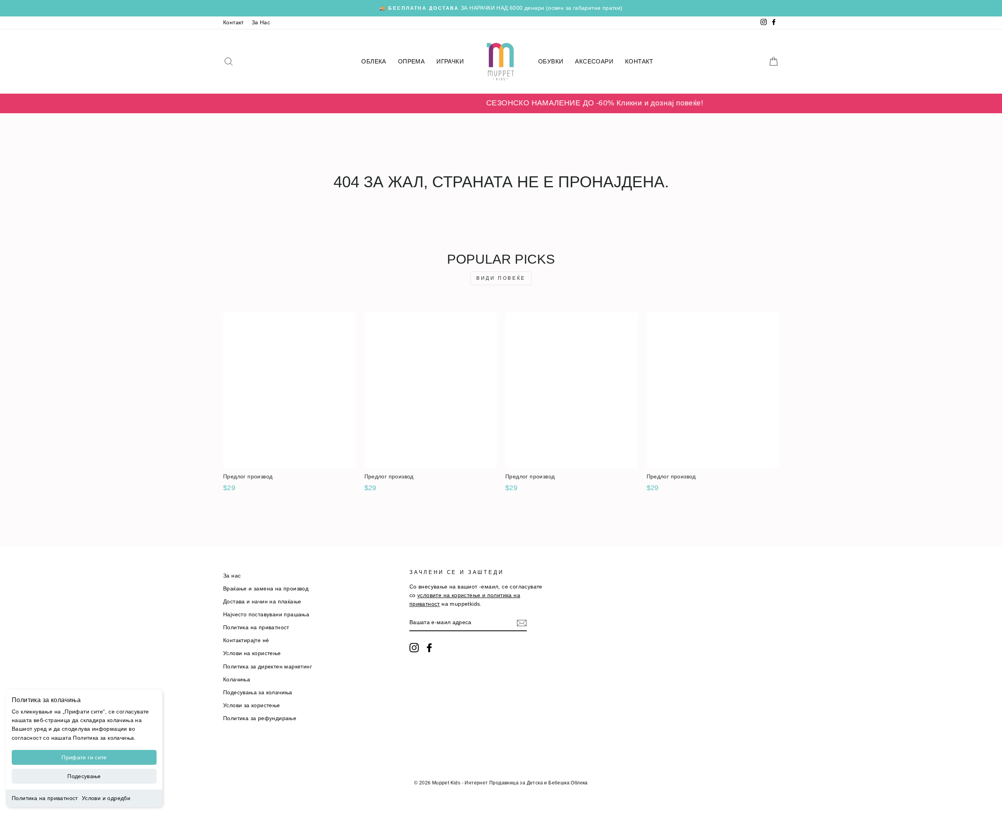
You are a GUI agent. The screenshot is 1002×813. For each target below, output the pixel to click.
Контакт (233, 22)
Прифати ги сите (83, 757)
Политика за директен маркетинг (267, 667)
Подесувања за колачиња (257, 692)
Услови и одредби (106, 798)
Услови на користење (252, 653)
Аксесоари (594, 61)
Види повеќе (501, 278)
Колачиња (236, 680)
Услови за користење (251, 705)
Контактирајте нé (246, 640)
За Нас (261, 22)
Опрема (411, 61)
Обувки (550, 61)
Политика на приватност (45, 798)
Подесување (84, 776)
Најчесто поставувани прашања (266, 614)
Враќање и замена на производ (265, 589)
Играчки (450, 61)
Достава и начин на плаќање (262, 602)
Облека (373, 61)
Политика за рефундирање (259, 718)
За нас (232, 576)
